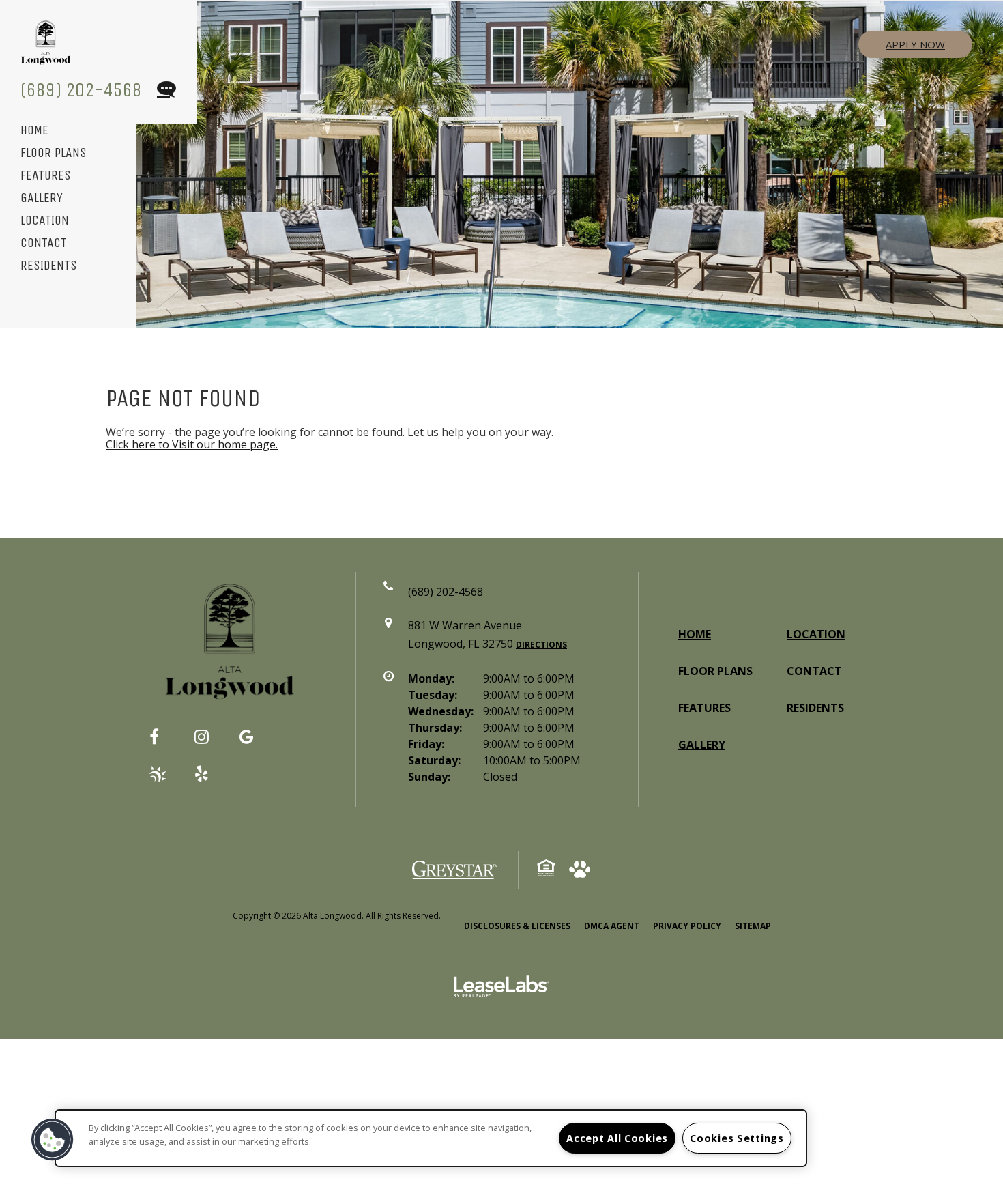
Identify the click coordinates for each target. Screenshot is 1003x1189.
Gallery (41, 198)
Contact (43, 243)
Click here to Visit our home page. (192, 444)
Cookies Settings (737, 1138)
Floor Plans (53, 153)
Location (44, 221)
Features (45, 176)
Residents (48, 266)
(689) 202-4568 (81, 89)
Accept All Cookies (617, 1138)
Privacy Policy (687, 925)
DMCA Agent (611, 925)
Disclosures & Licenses (517, 925)
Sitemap (753, 926)
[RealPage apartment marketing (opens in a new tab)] (501, 988)
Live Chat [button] (166, 90)
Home (34, 131)
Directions (541, 644)
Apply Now (915, 44)
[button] (164, 743)
